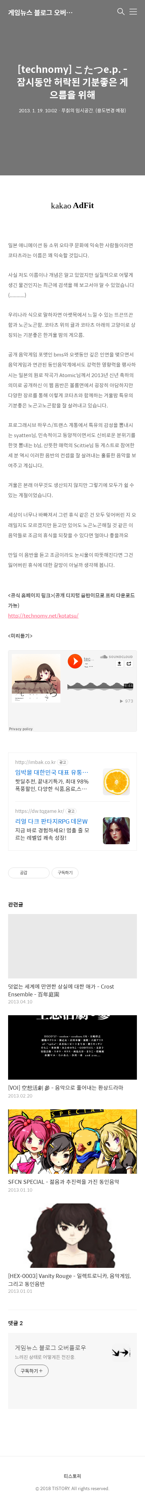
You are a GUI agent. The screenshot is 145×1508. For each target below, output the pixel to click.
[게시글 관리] (42, 873)
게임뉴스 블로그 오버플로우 (42, 12)
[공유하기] (33, 873)
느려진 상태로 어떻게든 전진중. (45, 1356)
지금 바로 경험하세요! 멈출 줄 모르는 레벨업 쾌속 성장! (52, 834)
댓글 (15, 1323)
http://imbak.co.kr (35, 762)
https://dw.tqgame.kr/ (39, 811)
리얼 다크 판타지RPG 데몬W (51, 821)
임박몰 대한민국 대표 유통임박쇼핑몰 (51, 772)
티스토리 (72, 1476)
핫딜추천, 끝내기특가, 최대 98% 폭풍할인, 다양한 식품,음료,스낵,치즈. (52, 785)
